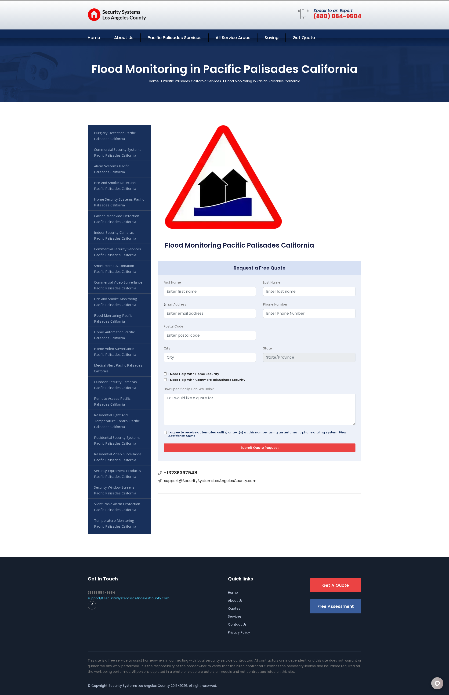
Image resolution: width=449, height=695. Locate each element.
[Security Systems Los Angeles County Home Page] (117, 14)
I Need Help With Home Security (193, 374)
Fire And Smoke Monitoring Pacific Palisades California (115, 301)
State (267, 348)
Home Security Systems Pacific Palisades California (119, 202)
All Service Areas (233, 37)
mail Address (175, 304)
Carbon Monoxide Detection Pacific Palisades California (116, 218)
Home (94, 37)
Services (235, 616)
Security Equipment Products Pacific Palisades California (117, 473)
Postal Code (173, 326)
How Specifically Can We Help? (189, 389)
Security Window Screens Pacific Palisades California (115, 490)
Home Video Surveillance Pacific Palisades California (115, 351)
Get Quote (304, 37)
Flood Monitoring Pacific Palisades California (113, 318)
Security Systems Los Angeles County (139, 685)
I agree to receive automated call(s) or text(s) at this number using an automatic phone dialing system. (257, 434)
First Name (172, 282)
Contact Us (237, 624)
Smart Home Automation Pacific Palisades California (115, 268)
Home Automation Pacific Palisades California (114, 335)
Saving (271, 37)
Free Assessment (336, 606)
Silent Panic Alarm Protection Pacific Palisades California (117, 506)
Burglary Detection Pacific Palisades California (115, 135)
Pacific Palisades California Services (192, 81)
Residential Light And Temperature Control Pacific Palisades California (117, 421)
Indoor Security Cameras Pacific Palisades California (115, 235)
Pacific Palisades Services (175, 37)
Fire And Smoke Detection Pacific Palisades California (115, 185)
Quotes (234, 608)
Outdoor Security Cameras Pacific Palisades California (115, 384)
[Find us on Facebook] (92, 605)
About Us (124, 37)
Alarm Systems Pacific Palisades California (111, 169)
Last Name (271, 282)
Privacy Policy (239, 632)
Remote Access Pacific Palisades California (112, 401)
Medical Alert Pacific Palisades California (118, 368)
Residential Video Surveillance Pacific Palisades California (117, 457)
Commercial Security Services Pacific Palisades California (117, 252)
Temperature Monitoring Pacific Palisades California (115, 523)
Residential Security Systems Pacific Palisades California (117, 440)
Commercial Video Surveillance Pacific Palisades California (118, 285)
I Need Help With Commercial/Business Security (206, 380)
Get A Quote (335, 585)
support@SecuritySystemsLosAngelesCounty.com (210, 480)
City (167, 348)
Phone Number (275, 304)
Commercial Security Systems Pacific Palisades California (117, 152)
